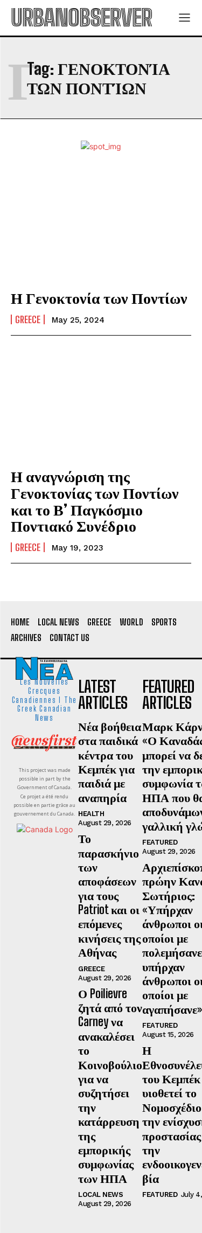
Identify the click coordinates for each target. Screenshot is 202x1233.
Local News (100, 1194)
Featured (159, 842)
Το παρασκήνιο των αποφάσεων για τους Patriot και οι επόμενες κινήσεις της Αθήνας (109, 895)
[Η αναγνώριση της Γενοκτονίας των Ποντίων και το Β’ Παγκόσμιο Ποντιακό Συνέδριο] (101, 403)
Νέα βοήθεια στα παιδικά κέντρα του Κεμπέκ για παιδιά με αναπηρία (109, 762)
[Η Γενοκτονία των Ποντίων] (101, 225)
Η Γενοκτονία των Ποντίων (99, 298)
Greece (27, 319)
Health (91, 814)
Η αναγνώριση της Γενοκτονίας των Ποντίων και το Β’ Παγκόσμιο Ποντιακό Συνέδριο (95, 501)
